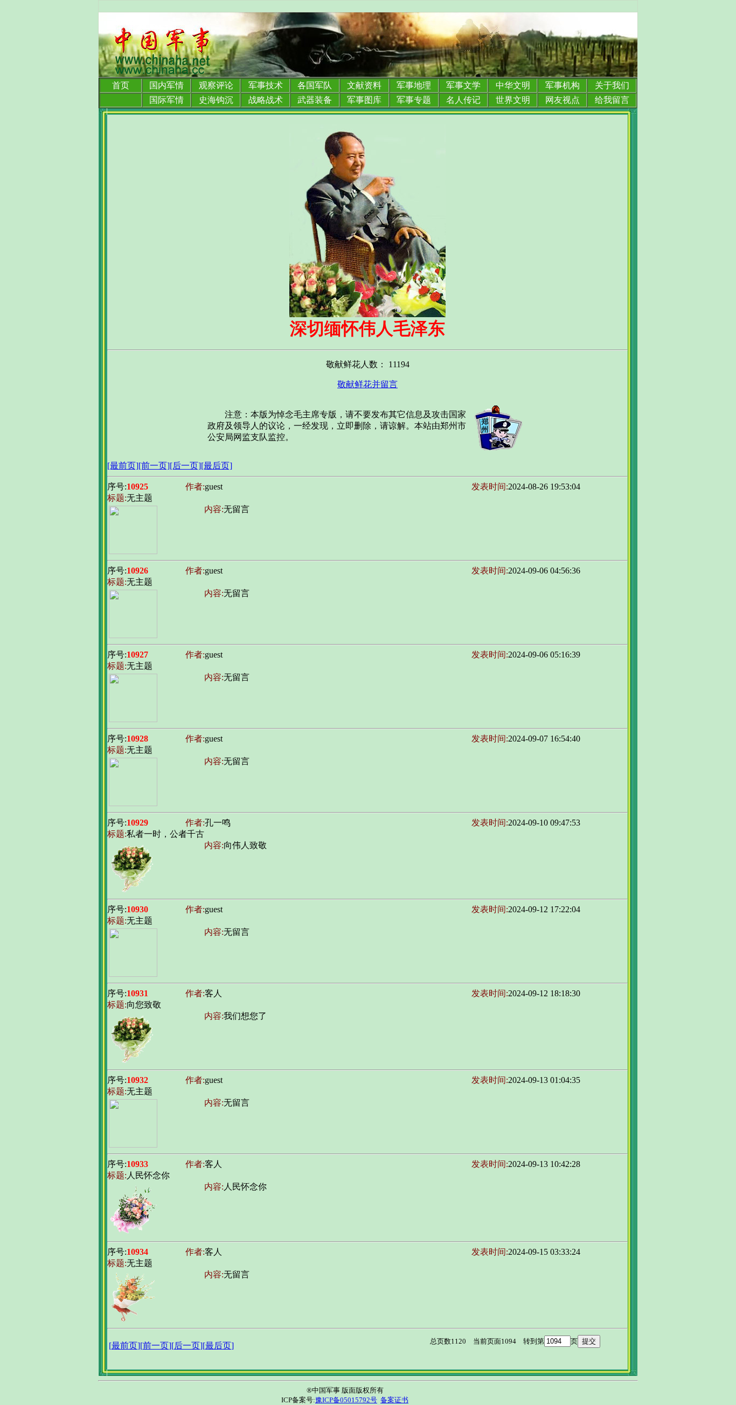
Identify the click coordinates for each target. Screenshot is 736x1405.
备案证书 (394, 1400)
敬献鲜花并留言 (367, 384)
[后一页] (185, 465)
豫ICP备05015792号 (346, 1400)
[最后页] (216, 465)
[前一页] (154, 465)
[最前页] (122, 465)
